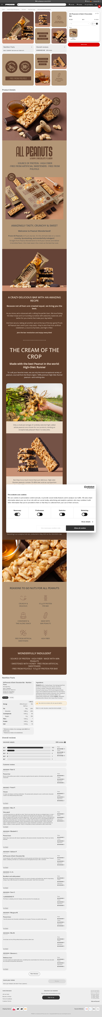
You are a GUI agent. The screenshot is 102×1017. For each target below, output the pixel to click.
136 (53, 750)
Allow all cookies (80, 528)
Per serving (5, 697)
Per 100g (11, 697)
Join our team (6, 994)
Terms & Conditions (7, 999)
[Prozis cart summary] (96, 5)
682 (53, 747)
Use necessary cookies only (50, 528)
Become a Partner (7, 996)
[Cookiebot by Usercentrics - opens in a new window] (85, 487)
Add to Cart (84, 44)
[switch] (40, 514)
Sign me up (51, 997)
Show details (85, 522)
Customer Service (7, 1001)
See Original (5, 803)
